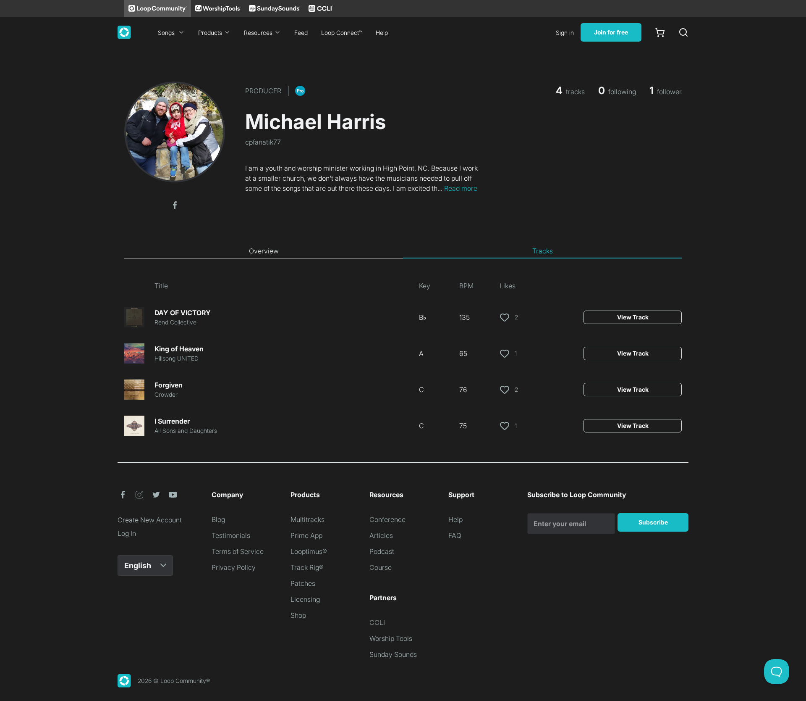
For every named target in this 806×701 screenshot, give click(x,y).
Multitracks (307, 519)
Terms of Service (238, 551)
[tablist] (403, 251)
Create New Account (150, 520)
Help (382, 32)
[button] (175, 204)
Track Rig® (307, 567)
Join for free (611, 32)
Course (380, 567)
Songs (166, 32)
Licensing (305, 599)
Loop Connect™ (341, 32)
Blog (218, 519)
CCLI (377, 622)
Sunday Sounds (393, 654)
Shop (298, 615)
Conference (387, 519)
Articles (381, 535)
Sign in (565, 32)
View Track (633, 317)
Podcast (381, 551)
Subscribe (653, 522)
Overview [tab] (264, 251)
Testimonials (231, 535)
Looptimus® (308, 551)
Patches (302, 583)
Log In (127, 533)
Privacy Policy (234, 567)
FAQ (454, 535)
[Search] (683, 32)
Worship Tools (390, 638)
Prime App (306, 535)
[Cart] (660, 32)
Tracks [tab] (542, 251)
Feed (301, 32)
